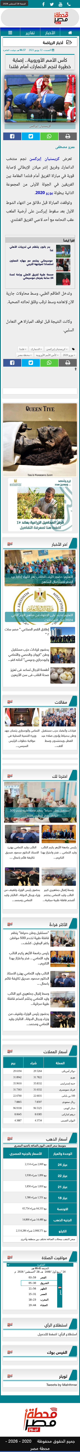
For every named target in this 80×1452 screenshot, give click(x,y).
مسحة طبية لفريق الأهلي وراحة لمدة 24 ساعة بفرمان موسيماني (31, 276)
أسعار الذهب (56, 1138)
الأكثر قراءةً (58, 923)
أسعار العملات (55, 1050)
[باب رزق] (40, 504)
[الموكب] (40, 440)
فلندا (21, 349)
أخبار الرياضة (53, 42)
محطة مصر (24, 355)
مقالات (61, 701)
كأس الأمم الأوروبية (46, 355)
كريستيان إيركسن (44, 159)
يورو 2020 (44, 193)
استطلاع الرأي (55, 1324)
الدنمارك (35, 349)
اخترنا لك (59, 775)
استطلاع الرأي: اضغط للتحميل (57, 1334)
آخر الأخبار (59, 543)
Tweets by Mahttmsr (61, 1384)
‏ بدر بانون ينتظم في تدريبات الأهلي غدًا (31, 248)
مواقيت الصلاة (54, 1256)
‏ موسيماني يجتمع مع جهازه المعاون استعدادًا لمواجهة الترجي (31, 262)
